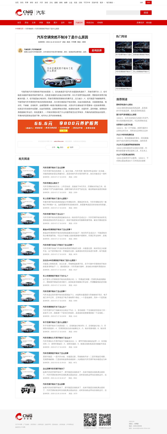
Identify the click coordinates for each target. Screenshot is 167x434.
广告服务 (26, 424)
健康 (65, 2)
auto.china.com (59, 141)
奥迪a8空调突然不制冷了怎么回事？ (57, 229)
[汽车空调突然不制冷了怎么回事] (28, 353)
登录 (148, 2)
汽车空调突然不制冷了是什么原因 (47, 29)
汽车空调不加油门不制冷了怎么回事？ (58, 245)
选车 (63, 23)
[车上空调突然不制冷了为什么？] (28, 275)
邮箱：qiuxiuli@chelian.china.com (139, 428)
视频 (48, 23)
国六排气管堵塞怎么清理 (126, 115)
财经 (31, 2)
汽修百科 (79, 23)
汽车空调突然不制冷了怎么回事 (55, 353)
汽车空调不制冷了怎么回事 (54, 168)
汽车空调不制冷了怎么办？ (54, 214)
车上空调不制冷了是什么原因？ (55, 198)
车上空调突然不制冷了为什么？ (55, 276)
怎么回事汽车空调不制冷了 (54, 369)
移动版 (149, 23)
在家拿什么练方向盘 (124, 125)
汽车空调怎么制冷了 (51, 183)
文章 (34, 23)
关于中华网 (18, 424)
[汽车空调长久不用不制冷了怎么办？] (28, 337)
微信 (61, 147)
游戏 (46, 2)
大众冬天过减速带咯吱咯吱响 (128, 145)
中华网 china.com (25, 13)
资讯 (21, 2)
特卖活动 (90, 23)
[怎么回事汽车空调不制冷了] (28, 368)
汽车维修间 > (30, 29)
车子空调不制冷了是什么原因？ (55, 322)
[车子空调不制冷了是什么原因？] (28, 322)
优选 (75, 2)
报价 (70, 23)
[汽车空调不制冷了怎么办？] (28, 213)
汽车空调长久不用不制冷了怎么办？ (57, 338)
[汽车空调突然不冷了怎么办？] (28, 306)
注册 (141, 2)
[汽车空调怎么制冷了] (28, 183)
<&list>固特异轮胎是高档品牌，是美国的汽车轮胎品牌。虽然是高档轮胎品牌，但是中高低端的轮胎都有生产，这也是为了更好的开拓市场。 (131, 109)
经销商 (100, 23)
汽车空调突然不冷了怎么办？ (55, 307)
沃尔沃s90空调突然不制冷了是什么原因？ (60, 260)
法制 (80, 2)
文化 (51, 2)
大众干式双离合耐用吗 (125, 155)
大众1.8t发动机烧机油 (125, 135)
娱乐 (36, 2)
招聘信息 (41, 424)
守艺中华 (87, 2)
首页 (17, 2)
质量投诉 (140, 23)
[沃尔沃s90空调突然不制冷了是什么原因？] (28, 260)
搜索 (146, 12)
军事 (26, 2)
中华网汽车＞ (20, 29)
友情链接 (62, 424)
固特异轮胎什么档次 (124, 105)
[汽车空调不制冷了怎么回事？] (28, 291)
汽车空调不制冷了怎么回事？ (55, 291)
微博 (71, 147)
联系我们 (33, 424)
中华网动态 (70, 424)
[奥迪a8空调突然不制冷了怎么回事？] (28, 229)
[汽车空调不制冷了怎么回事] (28, 167)
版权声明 (48, 424)
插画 (60, 2)
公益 (70, 2)
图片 (55, 23)
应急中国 (95, 2)
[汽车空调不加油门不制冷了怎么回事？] (28, 244)
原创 (26, 23)
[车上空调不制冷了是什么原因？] (28, 198)
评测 (41, 23)
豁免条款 (55, 424)
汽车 (41, 2)
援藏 (56, 2)
